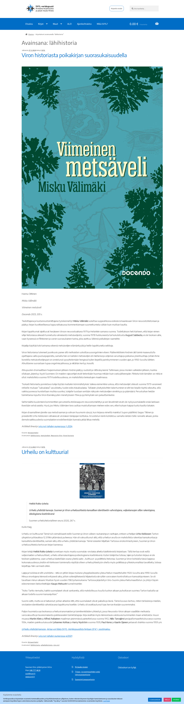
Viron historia (68, 435)
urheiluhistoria (46, 645)
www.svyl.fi (30, 676)
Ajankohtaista (84, 23)
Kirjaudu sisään (116, 8)
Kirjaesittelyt (33, 433)
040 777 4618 (35, 670)
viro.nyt (56, 645)
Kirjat (41, 23)
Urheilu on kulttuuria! (45, 452)
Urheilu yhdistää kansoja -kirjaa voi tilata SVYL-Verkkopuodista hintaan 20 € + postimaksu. (66, 629)
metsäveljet (45, 435)
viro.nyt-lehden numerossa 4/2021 (55, 635)
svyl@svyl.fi (30, 673)
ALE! (69, 23)
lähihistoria (35, 435)
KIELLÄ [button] (167, 700)
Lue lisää (106, 701)
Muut (55, 23)
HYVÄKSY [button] (176, 700)
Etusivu (29, 23)
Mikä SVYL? (102, 23)
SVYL (43, 50)
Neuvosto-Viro (56, 435)
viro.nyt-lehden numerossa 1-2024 (55, 426)
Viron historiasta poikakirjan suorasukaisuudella (74, 55)
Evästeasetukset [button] (155, 700)
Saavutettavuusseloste (85, 679)
